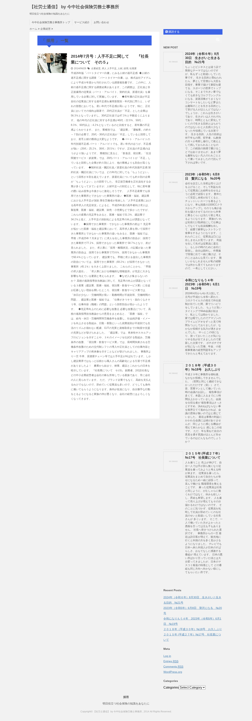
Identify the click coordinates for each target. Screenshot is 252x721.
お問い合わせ (101, 22)
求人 (104, 68)
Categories (171, 687)
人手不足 (112, 68)
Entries (170, 661)
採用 (126, 68)
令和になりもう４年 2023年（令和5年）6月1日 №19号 (202, 284)
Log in (167, 655)
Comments (173, 666)
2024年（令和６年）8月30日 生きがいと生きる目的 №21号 (202, 58)
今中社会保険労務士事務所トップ (51, 22)
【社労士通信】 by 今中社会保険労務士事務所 (74, 6)
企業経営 (96, 68)
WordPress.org (172, 671)
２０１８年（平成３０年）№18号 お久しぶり (192, 629)
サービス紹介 (82, 22)
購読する (174, 31)
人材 (120, 68)
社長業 (133, 68)
